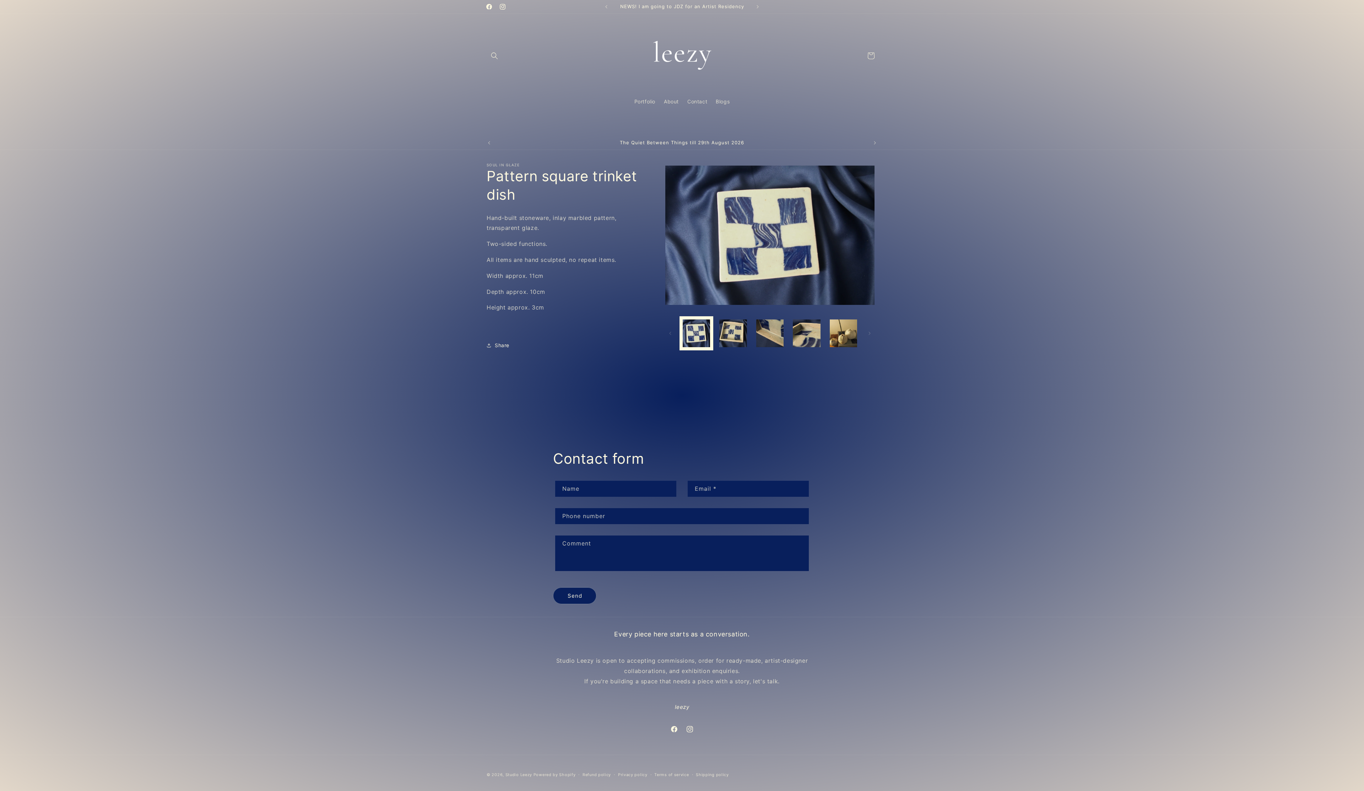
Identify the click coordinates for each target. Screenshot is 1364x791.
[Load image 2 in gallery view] (732, 333)
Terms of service (671, 774)
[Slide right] (869, 333)
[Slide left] (670, 333)
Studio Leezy (518, 774)
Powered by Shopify (555, 774)
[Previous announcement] (606, 7)
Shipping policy (712, 774)
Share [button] (502, 345)
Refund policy (597, 774)
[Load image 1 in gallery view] (696, 333)
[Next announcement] (757, 7)
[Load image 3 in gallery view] (769, 333)
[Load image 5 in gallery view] (843, 333)
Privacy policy (633, 774)
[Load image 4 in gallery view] (806, 333)
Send (575, 595)
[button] (494, 56)
